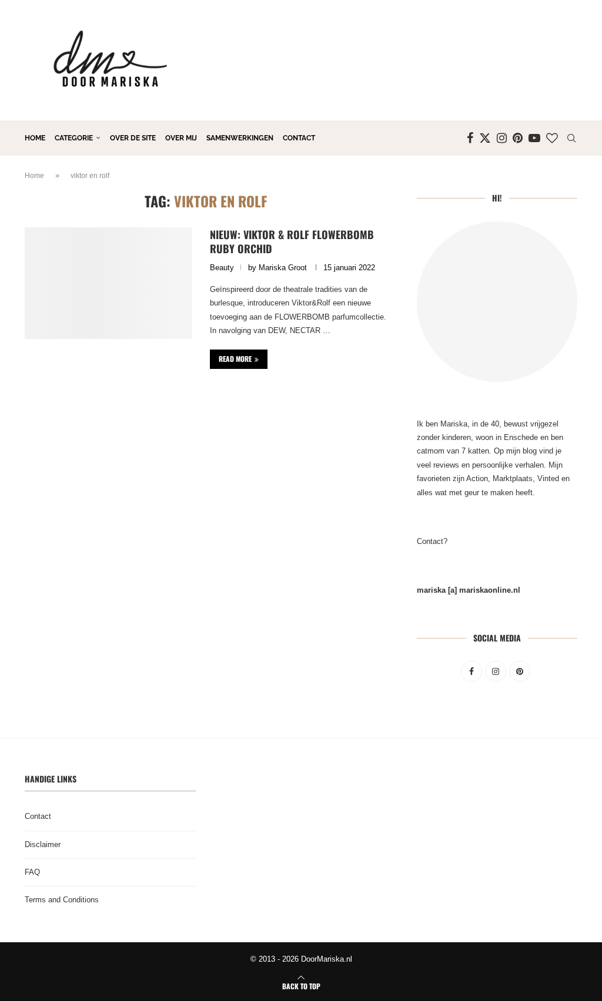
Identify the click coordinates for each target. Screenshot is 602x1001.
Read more (235, 359)
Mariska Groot (283, 267)
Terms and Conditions (62, 899)
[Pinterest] (518, 138)
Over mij (181, 138)
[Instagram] (502, 138)
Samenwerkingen (239, 138)
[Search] (571, 138)
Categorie (74, 138)
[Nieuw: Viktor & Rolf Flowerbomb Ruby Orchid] (108, 283)
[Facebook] (470, 138)
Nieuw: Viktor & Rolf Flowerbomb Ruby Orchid (292, 241)
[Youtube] (534, 138)
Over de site (133, 138)
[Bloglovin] (552, 138)
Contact (299, 138)
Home (35, 138)
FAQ (32, 872)
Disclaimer (43, 844)
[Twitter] (485, 138)
